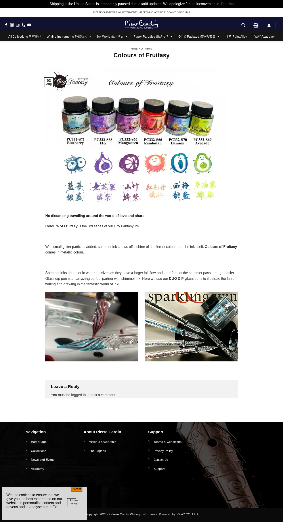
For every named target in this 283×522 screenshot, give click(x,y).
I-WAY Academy (263, 36)
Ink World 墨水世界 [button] (110, 36)
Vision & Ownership (102, 441)
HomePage (39, 441)
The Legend (97, 451)
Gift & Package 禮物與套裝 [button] (197, 36)
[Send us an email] (17, 25)
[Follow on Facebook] (6, 25)
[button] (243, 25)
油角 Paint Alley (236, 36)
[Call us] (23, 25)
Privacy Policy (163, 451)
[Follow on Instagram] (12, 25)
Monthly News (141, 48)
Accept (77, 489)
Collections (38, 451)
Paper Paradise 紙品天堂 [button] (151, 36)
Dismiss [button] (227, 4)
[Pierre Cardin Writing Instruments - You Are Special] (141, 24)
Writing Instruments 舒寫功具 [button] (67, 36)
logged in (78, 395)
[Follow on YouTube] (29, 25)
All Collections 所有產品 (24, 36)
